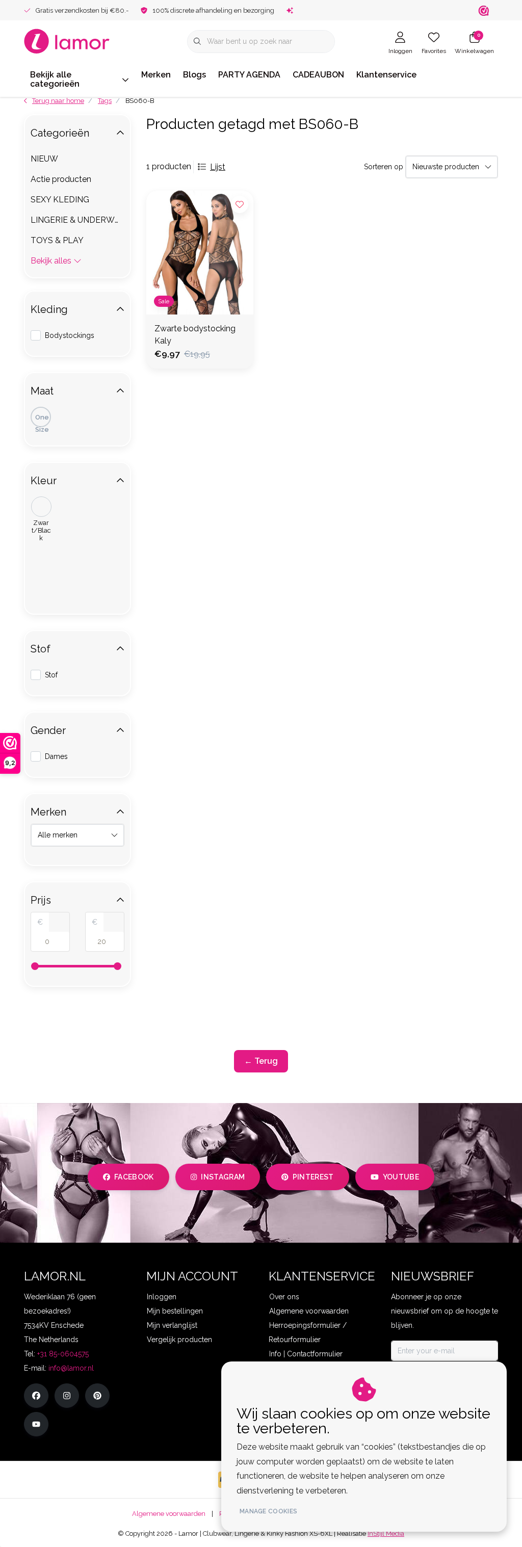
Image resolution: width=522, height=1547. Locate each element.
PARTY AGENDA (249, 75)
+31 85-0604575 (63, 1354)
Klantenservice (386, 75)
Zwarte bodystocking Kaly (195, 335)
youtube (401, 1177)
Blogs (194, 75)
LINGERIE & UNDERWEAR (77, 220)
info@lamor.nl (71, 1368)
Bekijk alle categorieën (55, 79)
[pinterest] (97, 1395)
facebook (134, 1177)
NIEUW (44, 159)
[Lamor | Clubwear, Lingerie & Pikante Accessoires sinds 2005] (67, 40)
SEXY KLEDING (60, 199)
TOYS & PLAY (57, 240)
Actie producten (61, 179)
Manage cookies (268, 1511)
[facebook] (36, 1395)
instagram (223, 1177)
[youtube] (36, 1424)
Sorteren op (383, 167)
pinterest (313, 1177)
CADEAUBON (318, 75)
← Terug (261, 1061)
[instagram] (67, 1395)
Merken (156, 75)
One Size (42, 420)
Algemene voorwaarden (168, 1513)
